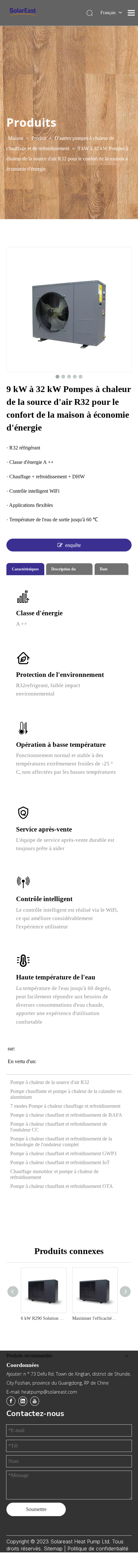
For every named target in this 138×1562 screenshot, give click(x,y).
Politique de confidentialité (97, 1548)
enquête (73, 545)
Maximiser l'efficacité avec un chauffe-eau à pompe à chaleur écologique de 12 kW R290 (94, 1318)
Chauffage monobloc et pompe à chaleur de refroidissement (54, 1174)
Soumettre (36, 1509)
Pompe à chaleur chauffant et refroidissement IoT (60, 1162)
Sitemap (54, 1548)
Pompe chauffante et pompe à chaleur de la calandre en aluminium (66, 1094)
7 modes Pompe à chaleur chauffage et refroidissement (65, 1106)
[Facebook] (10, 1401)
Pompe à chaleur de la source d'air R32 (49, 1082)
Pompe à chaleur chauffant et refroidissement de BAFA (66, 1115)
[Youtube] (34, 1401)
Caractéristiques (25, 569)
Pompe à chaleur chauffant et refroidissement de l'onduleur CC (58, 1126)
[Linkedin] (22, 1401)
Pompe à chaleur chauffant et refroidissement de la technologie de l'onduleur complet (61, 1141)
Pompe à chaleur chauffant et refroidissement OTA (61, 1186)
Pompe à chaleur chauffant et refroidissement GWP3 (63, 1153)
